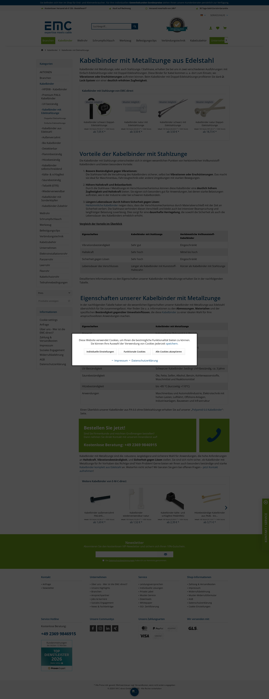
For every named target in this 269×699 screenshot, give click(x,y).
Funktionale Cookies (134, 351)
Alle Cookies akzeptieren (169, 351)
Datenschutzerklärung (144, 360)
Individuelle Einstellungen (100, 351)
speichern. (172, 343)
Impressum (121, 360)
